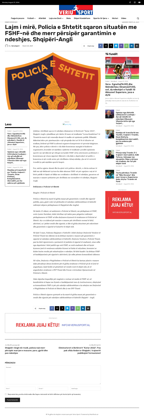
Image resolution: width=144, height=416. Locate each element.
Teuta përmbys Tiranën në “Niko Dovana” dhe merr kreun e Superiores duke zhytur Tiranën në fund (127, 177)
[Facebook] (130, 2)
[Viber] (121, 46)
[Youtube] (139, 2)
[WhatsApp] (126, 46)
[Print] (137, 46)
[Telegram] (116, 46)
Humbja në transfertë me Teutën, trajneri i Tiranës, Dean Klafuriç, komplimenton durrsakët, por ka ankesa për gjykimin (127, 138)
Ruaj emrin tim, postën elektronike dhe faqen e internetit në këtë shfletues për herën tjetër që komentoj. (44, 394)
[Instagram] (134, 2)
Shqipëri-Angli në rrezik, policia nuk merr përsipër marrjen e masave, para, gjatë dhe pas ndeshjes (26, 350)
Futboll (9, 131)
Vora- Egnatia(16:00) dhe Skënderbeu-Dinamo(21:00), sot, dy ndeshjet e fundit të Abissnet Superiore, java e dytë (17, 139)
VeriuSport (15, 46)
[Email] (106, 46)
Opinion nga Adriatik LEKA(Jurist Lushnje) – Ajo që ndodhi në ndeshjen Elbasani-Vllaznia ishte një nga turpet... (17, 157)
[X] (111, 46)
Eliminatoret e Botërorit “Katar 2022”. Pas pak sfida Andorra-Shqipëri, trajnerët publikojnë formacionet (80, 350)
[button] (138, 18)
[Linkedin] (131, 46)
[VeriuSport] (7, 46)
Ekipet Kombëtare (11, 22)
